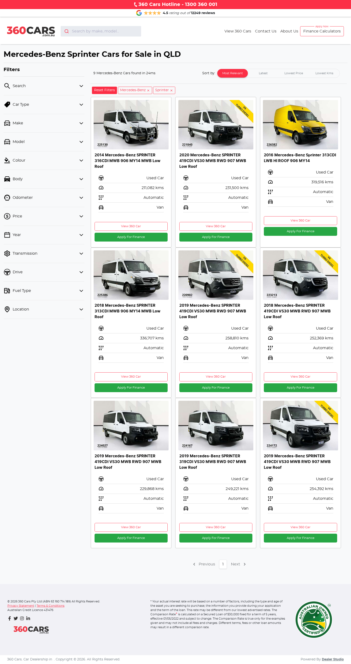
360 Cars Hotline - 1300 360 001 (177, 4)
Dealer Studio (333, 659)
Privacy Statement (20, 605)
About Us (289, 31)
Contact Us (266, 31)
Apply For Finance (131, 237)
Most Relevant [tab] (232, 73)
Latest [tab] (263, 73)
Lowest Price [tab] (293, 73)
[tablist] (278, 73)
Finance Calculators (322, 31)
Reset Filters (104, 90)
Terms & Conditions (50, 605)
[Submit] (66, 31)
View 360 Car (131, 226)
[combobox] (101, 31)
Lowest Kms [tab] (324, 73)
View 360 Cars (237, 31)
